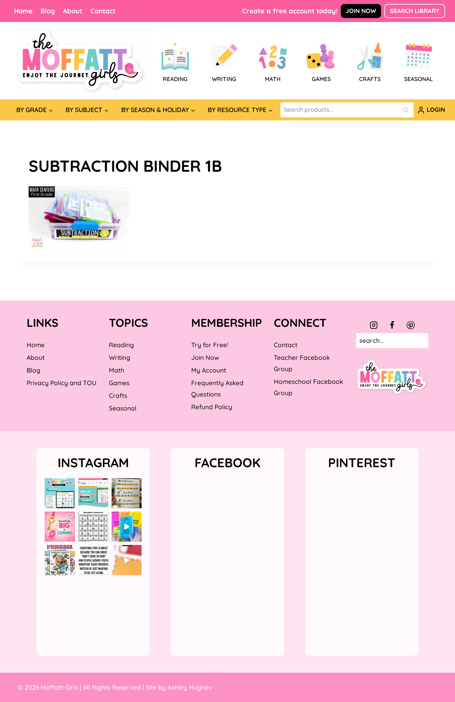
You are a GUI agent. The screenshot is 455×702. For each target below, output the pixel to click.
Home (23, 11)
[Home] (81, 60)
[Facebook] (392, 325)
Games (119, 383)
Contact (103, 11)
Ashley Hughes (190, 687)
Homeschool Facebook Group (308, 387)
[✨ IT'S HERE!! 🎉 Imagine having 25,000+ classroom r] (60, 493)
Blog (48, 11)
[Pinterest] (411, 325)
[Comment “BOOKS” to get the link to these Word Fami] (127, 527)
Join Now (361, 11)
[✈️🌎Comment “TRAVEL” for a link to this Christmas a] (127, 560)
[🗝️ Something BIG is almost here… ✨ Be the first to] (60, 527)
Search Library (414, 11)
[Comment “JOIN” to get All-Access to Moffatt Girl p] (93, 493)
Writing (119, 358)
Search (407, 110)
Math (116, 370)
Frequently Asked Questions (217, 388)
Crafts (118, 396)
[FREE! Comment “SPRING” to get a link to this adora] (60, 560)
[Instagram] (374, 325)
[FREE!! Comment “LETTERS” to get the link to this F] (127, 493)
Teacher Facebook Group (302, 363)
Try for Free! (209, 345)
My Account (208, 370)
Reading (121, 345)
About (72, 11)
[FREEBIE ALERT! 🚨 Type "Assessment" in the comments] (93, 527)
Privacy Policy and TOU (61, 383)
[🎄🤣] (93, 560)
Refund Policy (211, 407)
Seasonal (123, 408)
